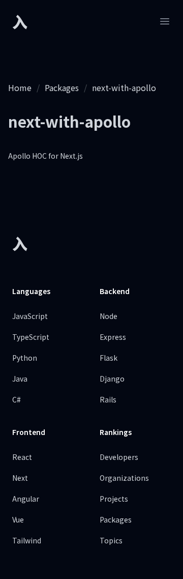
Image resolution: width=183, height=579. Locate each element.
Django (112, 378)
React (22, 457)
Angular (25, 499)
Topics (111, 540)
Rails (108, 399)
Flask (108, 358)
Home (20, 87)
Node (108, 316)
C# (16, 399)
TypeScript (30, 337)
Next (20, 478)
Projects (114, 499)
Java (19, 378)
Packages (62, 87)
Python (24, 358)
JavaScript (30, 316)
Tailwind (26, 540)
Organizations (124, 478)
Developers (119, 457)
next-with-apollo (124, 87)
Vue (18, 519)
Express (113, 337)
